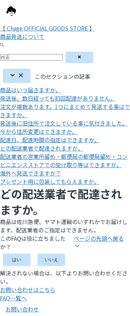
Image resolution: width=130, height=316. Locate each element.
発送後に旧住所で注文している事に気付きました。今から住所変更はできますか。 (64, 127)
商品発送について (22, 36)
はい (16, 259)
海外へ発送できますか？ (30, 173)
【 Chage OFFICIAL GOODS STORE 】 (47, 28)
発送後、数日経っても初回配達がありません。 (58, 98)
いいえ (51, 259)
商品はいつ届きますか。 (30, 90)
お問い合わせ (22, 309)
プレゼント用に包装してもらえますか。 (49, 181)
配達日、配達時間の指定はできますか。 (50, 140)
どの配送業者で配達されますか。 (41, 148)
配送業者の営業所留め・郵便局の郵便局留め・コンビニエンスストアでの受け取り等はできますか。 (64, 160)
